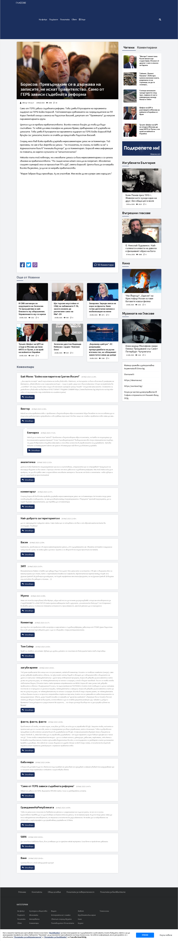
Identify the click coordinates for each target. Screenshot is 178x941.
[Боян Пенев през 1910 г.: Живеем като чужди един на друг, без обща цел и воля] (141, 181)
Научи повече (166, 935)
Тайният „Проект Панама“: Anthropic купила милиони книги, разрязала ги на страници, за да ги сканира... (149, 79)
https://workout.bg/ (133, 386)
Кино (126, 263)
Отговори (28, 397)
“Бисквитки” (54, 933)
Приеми (145, 935)
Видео (53, 911)
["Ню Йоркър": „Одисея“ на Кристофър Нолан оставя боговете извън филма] (141, 281)
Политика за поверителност (80, 892)
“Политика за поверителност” (28, 937)
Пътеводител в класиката (62, 923)
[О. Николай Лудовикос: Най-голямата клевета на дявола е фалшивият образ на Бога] (141, 231)
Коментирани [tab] (147, 47)
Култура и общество (38, 911)
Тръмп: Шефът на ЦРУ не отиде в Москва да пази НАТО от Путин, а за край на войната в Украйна (31, 348)
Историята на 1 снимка (60, 915)
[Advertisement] (122, 19)
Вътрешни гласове (136, 213)
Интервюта (34, 919)
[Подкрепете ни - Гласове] (141, 148)
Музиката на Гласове (138, 313)
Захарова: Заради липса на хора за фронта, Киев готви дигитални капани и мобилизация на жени (102, 307)
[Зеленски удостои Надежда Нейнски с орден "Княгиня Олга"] (67, 332)
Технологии (104, 911)
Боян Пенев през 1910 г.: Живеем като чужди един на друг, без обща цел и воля (141, 198)
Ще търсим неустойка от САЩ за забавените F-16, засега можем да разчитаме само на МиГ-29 (66, 308)
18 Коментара (105, 264)
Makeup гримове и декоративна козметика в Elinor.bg (139, 367)
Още (83, 19)
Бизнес (81, 923)
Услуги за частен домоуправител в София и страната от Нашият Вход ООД (141, 395)
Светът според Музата (61, 919)
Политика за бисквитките (112, 892)
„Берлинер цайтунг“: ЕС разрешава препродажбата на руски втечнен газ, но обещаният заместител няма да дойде (102, 349)
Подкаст (53, 19)
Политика (65, 19)
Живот (81, 911)
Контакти (37, 892)
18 (56, 103)
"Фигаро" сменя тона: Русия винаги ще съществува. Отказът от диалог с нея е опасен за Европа (149, 60)
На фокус (43, 19)
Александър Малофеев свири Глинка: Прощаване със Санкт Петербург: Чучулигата (141, 348)
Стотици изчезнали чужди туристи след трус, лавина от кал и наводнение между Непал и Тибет (148, 94)
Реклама (22, 892)
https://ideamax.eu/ (133, 380)
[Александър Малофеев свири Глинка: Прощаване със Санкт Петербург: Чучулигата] (141, 331)
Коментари (34, 923)
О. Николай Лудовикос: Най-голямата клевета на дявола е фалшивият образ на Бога (141, 248)
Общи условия (54, 892)
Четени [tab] (129, 47)
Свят (74, 19)
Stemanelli (129, 374)
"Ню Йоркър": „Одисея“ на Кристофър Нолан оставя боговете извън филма (139, 298)
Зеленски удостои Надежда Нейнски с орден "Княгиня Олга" (67, 347)
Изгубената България (138, 163)
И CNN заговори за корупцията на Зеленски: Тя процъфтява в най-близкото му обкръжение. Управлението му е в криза (32, 308)
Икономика (33, 915)
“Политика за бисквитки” (55, 937)
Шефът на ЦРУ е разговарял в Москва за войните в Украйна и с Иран (149, 111)
